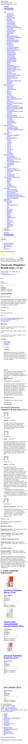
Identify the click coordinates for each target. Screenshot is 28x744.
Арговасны (10, 87)
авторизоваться (5, 523)
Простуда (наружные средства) (15, 108)
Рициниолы (10, 86)
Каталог (3, 259)
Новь (8, 203)
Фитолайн (9, 226)
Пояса (8, 182)
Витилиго (9, 91)
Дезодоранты (10, 163)
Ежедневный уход (8, 154)
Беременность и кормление (14, 27)
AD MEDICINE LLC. (12, 205)
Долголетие (10, 29)
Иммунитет (10, 20)
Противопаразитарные (13, 40)
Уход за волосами (11, 97)
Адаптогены (10, 45)
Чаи (8, 131)
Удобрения (6, 199)
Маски (8, 139)
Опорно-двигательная (13, 41)
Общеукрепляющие (12, 189)
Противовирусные (12, 48)
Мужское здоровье (12, 68)
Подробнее (3, 339)
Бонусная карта (8, 731)
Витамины (10, 43)
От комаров (10, 119)
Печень (9, 62)
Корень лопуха (11, 17)
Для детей (6, 188)
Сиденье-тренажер (12, 186)
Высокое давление (12, 59)
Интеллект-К (10, 221)
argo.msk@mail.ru (12, 708)
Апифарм (9, 210)
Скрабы (9, 140)
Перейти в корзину (6, 740)
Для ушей (9, 112)
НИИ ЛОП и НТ (11, 217)
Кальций (9, 72)
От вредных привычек (13, 47)
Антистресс (10, 13)
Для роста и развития (12, 198)
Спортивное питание (12, 128)
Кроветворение (11, 76)
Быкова (9, 223)
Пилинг (9, 152)
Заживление (10, 101)
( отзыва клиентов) (6, 274)
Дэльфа (9, 216)
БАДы (5, 715)
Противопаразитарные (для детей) (16, 196)
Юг (8, 207)
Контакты (6, 248)
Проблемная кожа (11, 89)
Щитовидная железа (12, 36)
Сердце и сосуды (11, 30)
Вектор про (10, 209)
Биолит (9, 214)
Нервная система (11, 52)
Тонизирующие (11, 57)
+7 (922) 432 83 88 (10, 707)
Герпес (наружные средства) (14, 98)
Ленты (8, 181)
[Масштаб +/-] (1, 741)
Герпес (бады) (10, 51)
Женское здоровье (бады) (13, 66)
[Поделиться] (4, 741)
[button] (6, 289)
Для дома (6, 167)
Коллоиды (9, 16)
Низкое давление (11, 61)
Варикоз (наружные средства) (15, 107)
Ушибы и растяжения (12, 105)
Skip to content (4, 1)
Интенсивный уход (12, 138)
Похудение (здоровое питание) (15, 129)
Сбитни (9, 132)
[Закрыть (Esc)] (6, 741)
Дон (8, 206)
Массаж (9, 93)
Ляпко (8, 213)
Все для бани (10, 160)
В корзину (3, 287)
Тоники (9, 136)
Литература (7, 230)
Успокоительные (11, 54)
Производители (8, 200)
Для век (9, 143)
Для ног (9, 150)
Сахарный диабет (11, 58)
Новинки (6, 228)
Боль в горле (10, 96)
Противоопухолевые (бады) (14, 80)
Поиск (21, 258)
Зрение (9, 79)
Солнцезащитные (11, 122)
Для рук (9, 147)
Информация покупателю (10, 729)
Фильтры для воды (12, 168)
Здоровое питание (8, 125)
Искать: (3, 258)
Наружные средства (9, 84)
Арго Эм (9, 220)
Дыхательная (10, 65)
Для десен (9, 114)
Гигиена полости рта (12, 157)
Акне (8, 90)
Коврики (9, 179)
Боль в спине (10, 110)
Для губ (9, 145)
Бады (5, 12)
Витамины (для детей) (13, 193)
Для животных (11, 175)
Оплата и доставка (9, 243)
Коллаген (9, 83)
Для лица (9, 142)
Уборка (9, 173)
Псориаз (9, 124)
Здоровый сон (10, 55)
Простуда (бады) (11, 24)
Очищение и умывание (13, 135)
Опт (5, 247)
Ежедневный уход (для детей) (15, 195)
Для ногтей (10, 149)
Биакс (8, 219)
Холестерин (10, 33)
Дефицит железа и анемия (14, 69)
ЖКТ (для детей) (11, 192)
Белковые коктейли (12, 126)
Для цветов (10, 171)
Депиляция (10, 153)
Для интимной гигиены (13, 161)
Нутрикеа (9, 202)
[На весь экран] (2, 741)
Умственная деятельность (13, 75)
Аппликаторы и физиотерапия (12, 177)
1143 (17, 319)
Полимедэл (10, 185)
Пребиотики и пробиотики (14, 37)
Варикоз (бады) (11, 31)
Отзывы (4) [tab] (7, 343)
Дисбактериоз (10, 38)
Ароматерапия (11, 121)
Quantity (3, 283)
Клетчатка (9, 82)
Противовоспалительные (13, 50)
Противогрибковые (12, 115)
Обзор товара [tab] (7, 341)
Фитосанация (10, 15)
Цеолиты (9, 19)
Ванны (8, 166)
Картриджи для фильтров (13, 170)
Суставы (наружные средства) (15, 111)
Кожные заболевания (12, 77)
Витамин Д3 (10, 44)
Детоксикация (10, 23)
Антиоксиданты (11, 22)
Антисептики (10, 164)
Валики (9, 178)
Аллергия (9, 94)
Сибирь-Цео (10, 224)
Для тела (9, 146)
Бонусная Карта (8, 246)
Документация (4, 321)
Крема (5, 716)
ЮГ (8, 227)
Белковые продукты (12, 26)
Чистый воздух (11, 174)
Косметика (6, 133)
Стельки (9, 184)
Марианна (9, 212)
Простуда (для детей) (12, 191)
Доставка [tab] (6, 344)
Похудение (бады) (11, 73)
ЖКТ (8, 34)
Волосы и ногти (11, 70)
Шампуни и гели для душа (14, 159)
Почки (8, 64)
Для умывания (11, 156)
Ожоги (8, 100)
